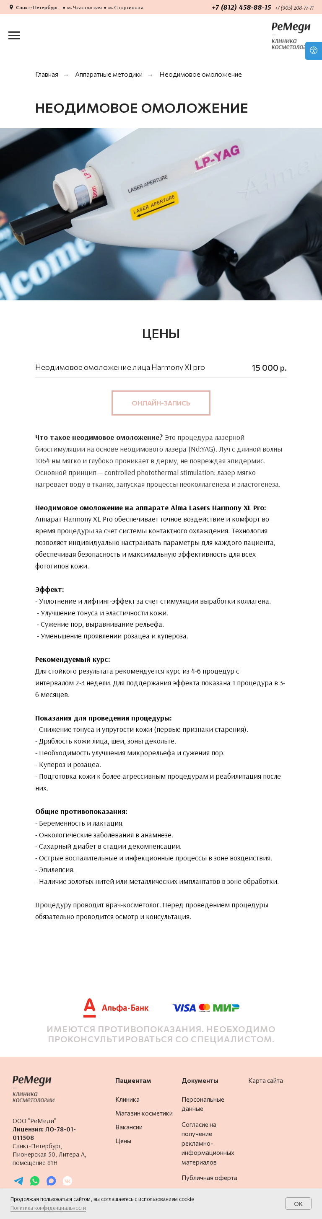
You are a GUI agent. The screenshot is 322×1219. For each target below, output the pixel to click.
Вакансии (129, 1127)
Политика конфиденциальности (48, 1207)
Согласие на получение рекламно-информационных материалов (208, 1143)
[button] (161, 403)
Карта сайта (265, 1080)
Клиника (127, 1099)
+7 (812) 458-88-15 (241, 7)
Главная (46, 74)
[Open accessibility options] (313, 51)
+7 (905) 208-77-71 (294, 7)
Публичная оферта (209, 1177)
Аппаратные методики (109, 74)
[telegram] (18, 1184)
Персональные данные (203, 1104)
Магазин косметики (144, 1113)
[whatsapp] (35, 1184)
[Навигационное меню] (14, 35)
